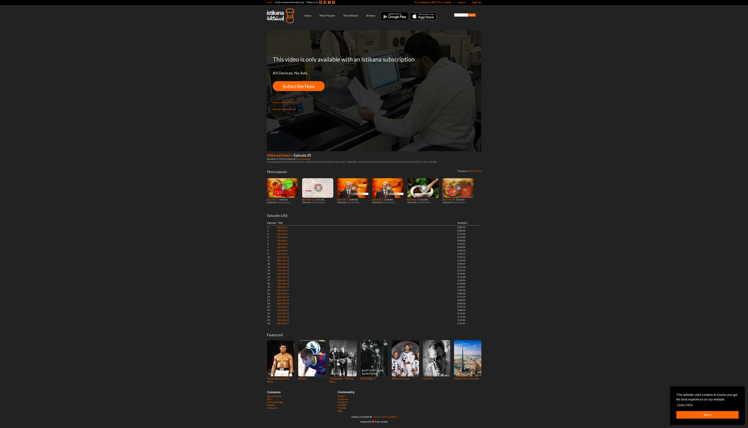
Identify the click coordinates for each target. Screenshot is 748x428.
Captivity (428, 378)
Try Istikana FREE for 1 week (432, 2)
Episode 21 (283, 293)
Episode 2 (378, 199)
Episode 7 (343, 199)
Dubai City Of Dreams (466, 378)
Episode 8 (282, 250)
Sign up (476, 2)
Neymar (302, 378)
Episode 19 (283, 286)
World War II (368, 378)
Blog (340, 410)
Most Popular (327, 15)
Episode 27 (283, 313)
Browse (370, 15)
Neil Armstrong (400, 378)
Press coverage (275, 402)
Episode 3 (282, 233)
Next (478, 170)
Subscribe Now (299, 86)
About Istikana (274, 396)
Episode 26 (283, 310)
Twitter (341, 396)
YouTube (342, 407)
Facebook (343, 399)
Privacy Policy (390, 416)
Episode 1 (273, 199)
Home (307, 15)
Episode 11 (283, 260)
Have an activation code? (285, 102)
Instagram (343, 402)
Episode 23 (283, 300)
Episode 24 (283, 303)
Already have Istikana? (284, 109)
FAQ (269, 399)
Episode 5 (282, 240)
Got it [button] (707, 414)
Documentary (303, 158)
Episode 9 (282, 253)
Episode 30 (283, 323)
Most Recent (351, 15)
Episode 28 (283, 316)
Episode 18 (283, 283)
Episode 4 (413, 199)
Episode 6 (282, 243)
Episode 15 (283, 273)
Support (271, 404)
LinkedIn (342, 404)
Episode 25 (283, 306)
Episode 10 (283, 257)
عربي (269, 1)
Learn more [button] (685, 404)
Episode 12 (283, 263)
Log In (461, 2)
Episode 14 (283, 270)
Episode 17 (283, 280)
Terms (377, 416)
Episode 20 (283, 290)
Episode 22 (283, 296)
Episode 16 (283, 276)
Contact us (272, 407)
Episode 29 (449, 199)
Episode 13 (308, 199)
